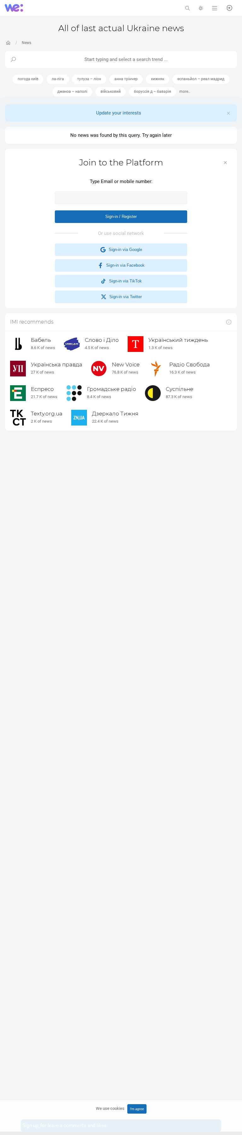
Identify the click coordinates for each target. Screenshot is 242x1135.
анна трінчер (126, 79)
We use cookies (110, 1108)
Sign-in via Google (124, 249)
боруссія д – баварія (152, 91)
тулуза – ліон (89, 79)
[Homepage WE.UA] (8, 42)
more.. (184, 91)
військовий (111, 91)
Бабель (41, 340)
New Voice (126, 364)
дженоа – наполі (72, 91)
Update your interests (118, 113)
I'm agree (137, 1109)
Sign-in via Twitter (124, 296)
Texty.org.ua (46, 413)
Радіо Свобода (189, 364)
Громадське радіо (111, 389)
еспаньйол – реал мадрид (200, 79)
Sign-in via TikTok (124, 281)
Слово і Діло (102, 340)
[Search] (187, 7)
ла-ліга (58, 79)
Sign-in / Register (121, 216)
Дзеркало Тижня (115, 413)
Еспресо (42, 389)
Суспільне (179, 389)
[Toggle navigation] (214, 7)
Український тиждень (178, 340)
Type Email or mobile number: (121, 181)
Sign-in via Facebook (124, 265)
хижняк (157, 79)
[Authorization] (229, 7)
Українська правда (56, 364)
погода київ (28, 79)
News (26, 43)
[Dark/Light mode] (200, 7)
